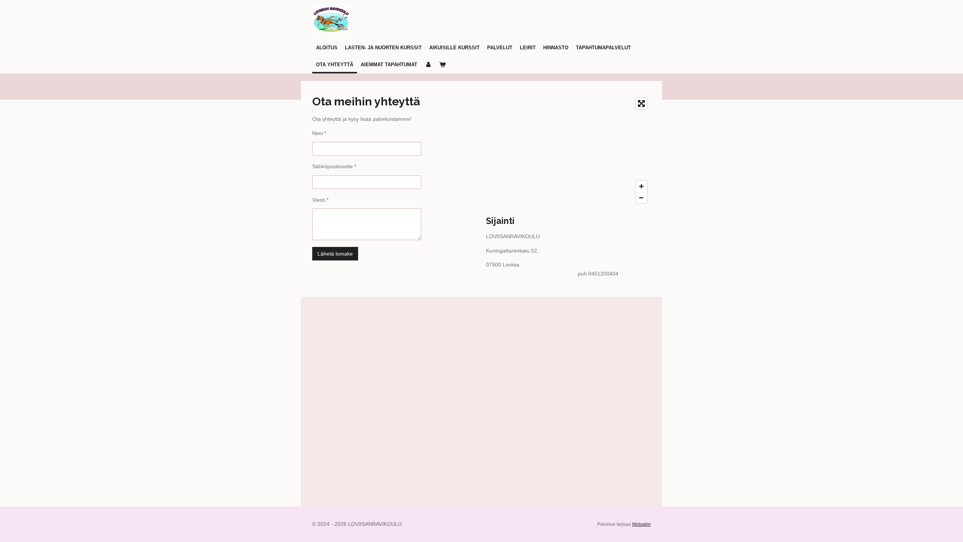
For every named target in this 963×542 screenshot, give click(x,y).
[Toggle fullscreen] (641, 103)
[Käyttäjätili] (428, 65)
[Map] (568, 150)
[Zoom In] (641, 186)
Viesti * (320, 200)
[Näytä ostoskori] (442, 65)
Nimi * (319, 133)
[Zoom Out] (641, 197)
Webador (641, 524)
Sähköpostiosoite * (334, 166)
